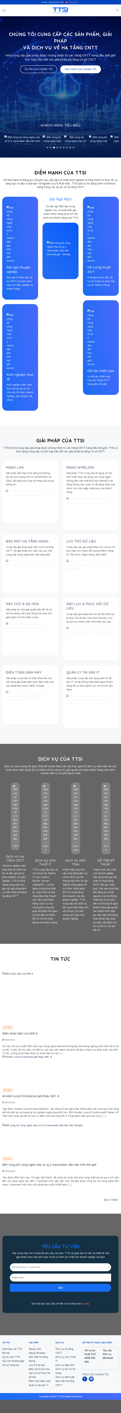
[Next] (111, 140)
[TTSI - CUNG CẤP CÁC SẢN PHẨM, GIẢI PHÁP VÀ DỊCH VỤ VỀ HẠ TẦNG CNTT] (60, 10)
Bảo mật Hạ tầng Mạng (27, 541)
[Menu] (4, 10)
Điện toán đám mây (23, 672)
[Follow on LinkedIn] (91, 1379)
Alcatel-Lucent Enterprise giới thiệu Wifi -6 (30, 1096)
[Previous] (10, 140)
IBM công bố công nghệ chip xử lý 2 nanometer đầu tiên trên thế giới (49, 1165)
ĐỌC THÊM (111, 1199)
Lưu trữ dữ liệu (81, 541)
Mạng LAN (15, 467)
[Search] (117, 10)
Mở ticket (108, 1357)
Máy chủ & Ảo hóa (22, 604)
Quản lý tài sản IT (83, 672)
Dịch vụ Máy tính (75, 862)
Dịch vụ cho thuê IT (45, 862)
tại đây (85, 1303)
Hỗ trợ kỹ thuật (106, 862)
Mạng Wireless (80, 467)
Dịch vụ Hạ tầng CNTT (15, 858)
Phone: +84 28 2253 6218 (53, 2)
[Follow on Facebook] (84, 1379)
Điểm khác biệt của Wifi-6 (19, 1033)
